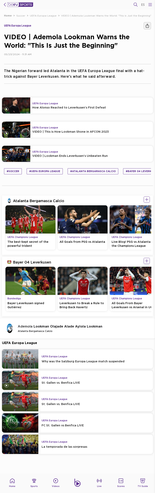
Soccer (20, 15)
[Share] (147, 25)
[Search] (135, 4)
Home (8, 15)
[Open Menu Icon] (150, 4)
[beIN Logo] (20, 4)
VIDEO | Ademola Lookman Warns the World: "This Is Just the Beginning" (106, 15)
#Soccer (13, 171)
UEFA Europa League (43, 15)
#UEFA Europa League (44, 171)
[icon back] (4, 4)
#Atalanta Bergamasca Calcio (93, 171)
